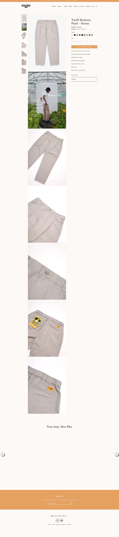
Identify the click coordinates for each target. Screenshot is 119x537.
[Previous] (3, 454)
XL (87, 41)
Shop (59, 6)
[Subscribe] (71, 503)
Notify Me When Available (84, 47)
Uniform (88, 6)
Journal (81, 6)
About (76, 6)
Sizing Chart (74, 75)
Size (72, 38)
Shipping (73, 29)
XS (73, 41)
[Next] (117, 454)
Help (70, 6)
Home (54, 6)
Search (49, 524)
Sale (65, 6)
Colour (73, 32)
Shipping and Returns (61, 524)
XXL (91, 41)
